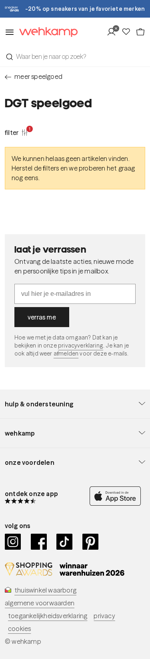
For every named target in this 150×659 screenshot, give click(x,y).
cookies (19, 629)
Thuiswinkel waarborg (45, 590)
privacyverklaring (80, 345)
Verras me (42, 317)
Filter (16, 132)
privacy (104, 616)
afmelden (66, 353)
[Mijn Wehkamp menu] (113, 32)
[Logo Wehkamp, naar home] (46, 32)
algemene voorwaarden (39, 603)
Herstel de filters (35, 168)
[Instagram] (13, 542)
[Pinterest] (90, 542)
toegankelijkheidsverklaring (47, 616)
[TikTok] (64, 542)
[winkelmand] (140, 32)
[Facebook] (39, 542)
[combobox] (75, 56)
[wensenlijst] (128, 32)
